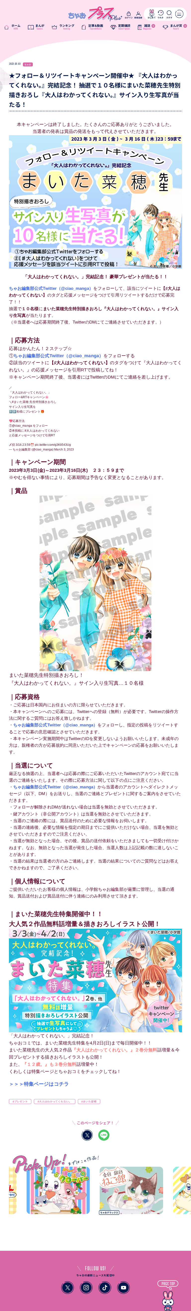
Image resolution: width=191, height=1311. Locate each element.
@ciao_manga (22, 425)
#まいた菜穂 (20, 402)
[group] (41, 1192)
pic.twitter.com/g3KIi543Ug (53, 445)
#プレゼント (20, 1101)
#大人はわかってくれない (42, 430)
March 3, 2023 (64, 449)
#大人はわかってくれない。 (55, 1101)
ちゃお (27, 64)
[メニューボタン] (179, 13)
